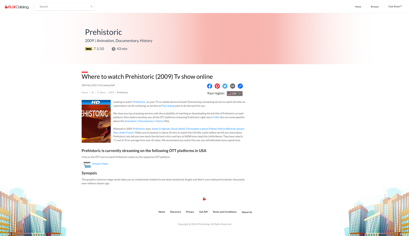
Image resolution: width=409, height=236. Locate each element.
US (92, 92)
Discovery (175, 211)
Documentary (146, 120)
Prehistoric (139, 128)
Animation (131, 120)
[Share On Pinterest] (217, 86)
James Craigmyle (160, 128)
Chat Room (394, 6)
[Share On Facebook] (209, 86)
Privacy (190, 211)
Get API (203, 211)
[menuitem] (358, 6)
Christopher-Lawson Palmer (201, 128)
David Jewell (178, 128)
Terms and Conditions (225, 211)
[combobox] (235, 93)
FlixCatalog (168, 105)
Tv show (101, 92)
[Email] (232, 86)
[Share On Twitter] (225, 86)
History (160, 120)
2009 (111, 92)
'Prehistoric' (139, 101)
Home (358, 6)
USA (216, 117)
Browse (375, 6)
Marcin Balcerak (226, 128)
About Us (247, 212)
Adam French (126, 132)
